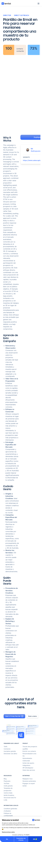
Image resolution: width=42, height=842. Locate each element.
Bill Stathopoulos (36, 150)
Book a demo (32, 716)
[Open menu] (38, 3)
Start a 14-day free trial (12, 716)
